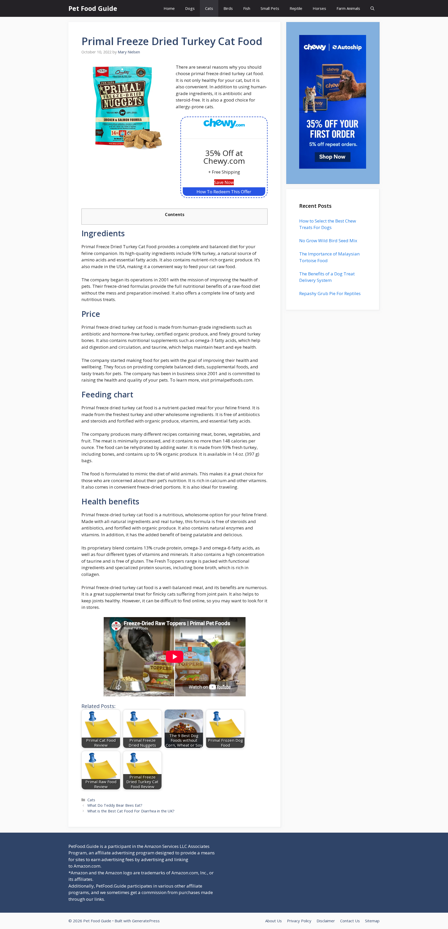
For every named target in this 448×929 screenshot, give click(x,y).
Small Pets (270, 8)
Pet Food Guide (92, 8)
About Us (273, 920)
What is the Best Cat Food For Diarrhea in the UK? (130, 811)
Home (169, 8)
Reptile (296, 8)
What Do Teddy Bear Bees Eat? (114, 805)
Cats (209, 8)
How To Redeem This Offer (224, 192)
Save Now (224, 182)
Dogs (190, 8)
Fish (246, 8)
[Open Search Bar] (372, 8)
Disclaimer (326, 920)
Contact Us (350, 920)
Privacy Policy (299, 920)
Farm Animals (348, 8)
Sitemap (372, 920)
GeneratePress (146, 920)
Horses (319, 8)
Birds (228, 8)
